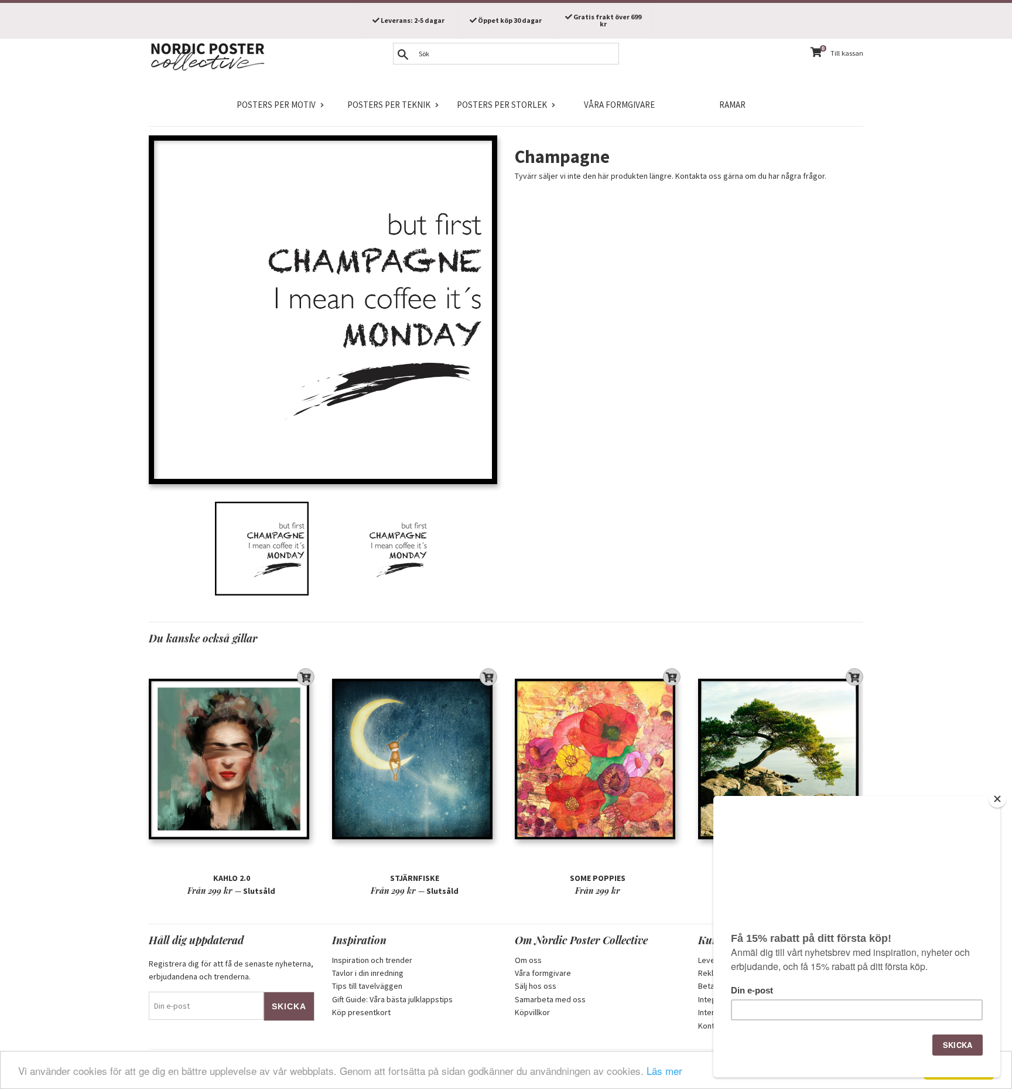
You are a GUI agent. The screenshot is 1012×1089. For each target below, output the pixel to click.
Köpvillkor (532, 1012)
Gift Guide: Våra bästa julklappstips (392, 999)
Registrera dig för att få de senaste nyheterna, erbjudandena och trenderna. (231, 970)
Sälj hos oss (535, 986)
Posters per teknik (388, 104)
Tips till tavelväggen (367, 986)
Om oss (528, 960)
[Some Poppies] (598, 758)
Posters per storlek (502, 104)
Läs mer (664, 1070)
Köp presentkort (361, 1012)
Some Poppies (597, 878)
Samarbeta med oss (550, 999)
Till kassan (846, 53)
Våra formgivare (619, 104)
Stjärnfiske (414, 878)
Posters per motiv (276, 104)
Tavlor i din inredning (368, 973)
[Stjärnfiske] (415, 758)
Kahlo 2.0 (231, 878)
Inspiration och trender (372, 960)
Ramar (732, 104)
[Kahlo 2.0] (231, 758)
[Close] (997, 799)
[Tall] (781, 758)
